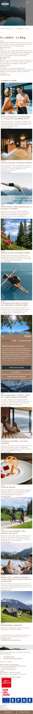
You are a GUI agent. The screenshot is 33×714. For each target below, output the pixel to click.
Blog (27, 28)
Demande (8, 712)
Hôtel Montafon (7, 28)
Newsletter (3, 705)
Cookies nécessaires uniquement (16, 376)
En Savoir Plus (5, 47)
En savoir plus (6, 128)
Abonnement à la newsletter (9, 664)
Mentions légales (6, 709)
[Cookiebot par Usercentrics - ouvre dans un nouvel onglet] (24, 336)
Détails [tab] (14, 340)
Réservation (24, 712)
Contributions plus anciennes (11, 640)
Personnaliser (15, 372)
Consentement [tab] (6, 340)
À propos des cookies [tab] (25, 340)
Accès (2, 671)
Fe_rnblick (19, 28)
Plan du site (4, 708)
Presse (2, 707)
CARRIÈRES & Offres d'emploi (10, 677)
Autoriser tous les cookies (16, 367)
